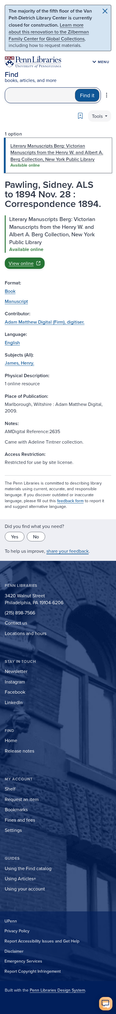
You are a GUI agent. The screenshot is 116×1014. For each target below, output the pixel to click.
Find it (87, 95)
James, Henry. (19, 363)
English (12, 342)
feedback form (70, 501)
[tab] (58, 155)
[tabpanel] (58, 242)
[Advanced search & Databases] (106, 95)
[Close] (105, 11)
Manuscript (16, 301)
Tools (98, 116)
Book (10, 291)
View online (21, 263)
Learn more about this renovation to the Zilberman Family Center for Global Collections (49, 32)
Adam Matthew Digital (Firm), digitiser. (44, 322)
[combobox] (40, 95)
